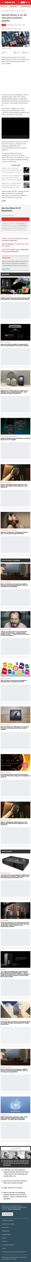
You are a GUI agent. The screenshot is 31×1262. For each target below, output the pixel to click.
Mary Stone (11, 25)
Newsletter (26, 52)
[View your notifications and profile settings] (14, 2)
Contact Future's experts (8, 1224)
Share (5, 52)
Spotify (14, 59)
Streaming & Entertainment (8, 10)
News (3, 25)
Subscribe (23, 2)
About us (4, 1238)
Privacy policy (5, 1227)
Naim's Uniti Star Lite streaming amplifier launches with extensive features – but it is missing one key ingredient (15, 1196)
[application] (15, 127)
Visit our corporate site (14, 1209)
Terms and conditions (8, 1220)
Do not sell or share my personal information (14, 1252)
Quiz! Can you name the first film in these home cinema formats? (15, 1182)
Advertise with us (6, 1234)
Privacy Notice (22, 225)
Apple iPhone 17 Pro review (12, 1188)
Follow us (18, 52)
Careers (4, 1248)
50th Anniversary (25, 6)
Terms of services (20, 223)
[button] (29, 2)
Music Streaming (21, 10)
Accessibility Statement (8, 1245)
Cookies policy (5, 1231)
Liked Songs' (16, 155)
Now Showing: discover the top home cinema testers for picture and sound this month (16, 1163)
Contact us (5, 1241)
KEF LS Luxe (13, 6)
